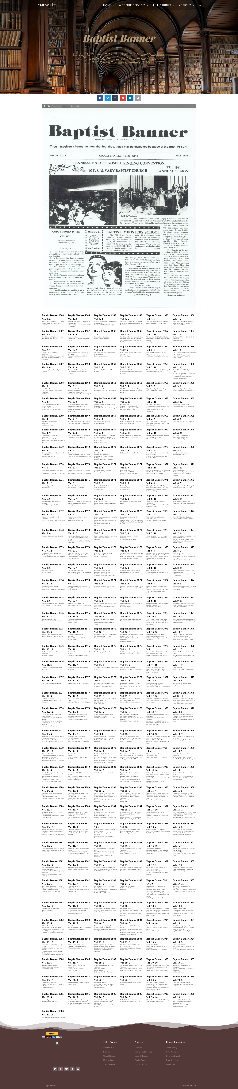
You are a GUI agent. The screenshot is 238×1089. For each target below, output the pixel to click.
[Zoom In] (68, 106)
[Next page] (49, 106)
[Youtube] (66, 1069)
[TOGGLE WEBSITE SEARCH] (200, 5)
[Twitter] (55, 1069)
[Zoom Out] (64, 106)
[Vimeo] (78, 1069)
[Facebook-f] (60, 1069)
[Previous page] (45, 106)
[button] (100, 98)
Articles (139, 1042)
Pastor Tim (46, 5)
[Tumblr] (72, 1069)
